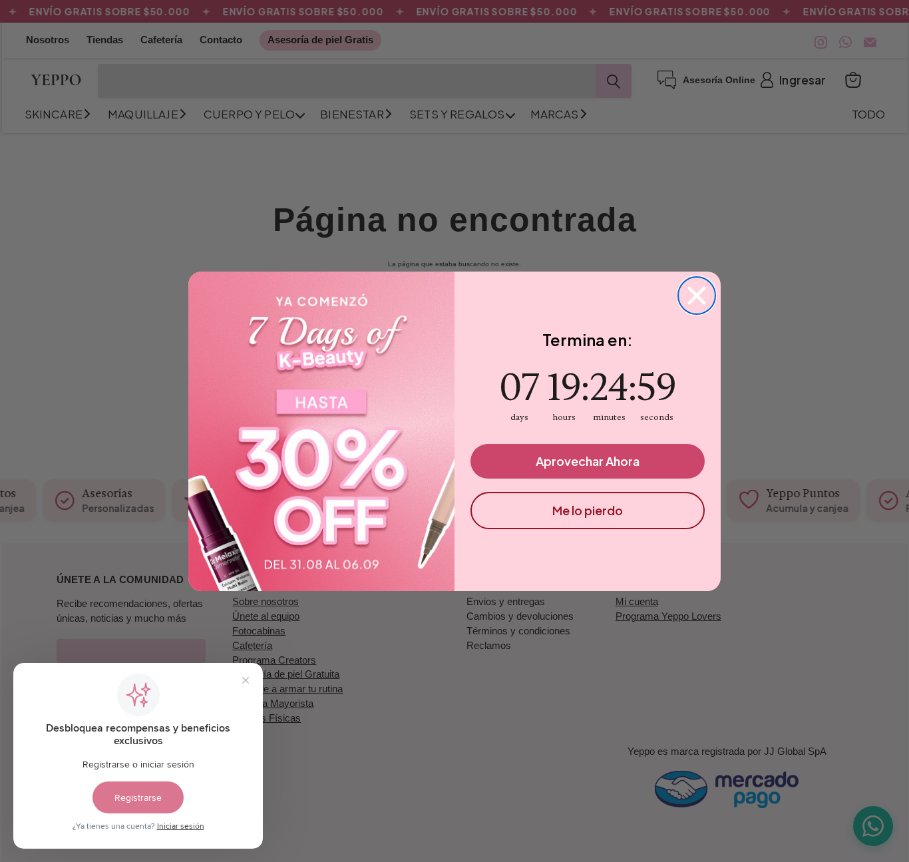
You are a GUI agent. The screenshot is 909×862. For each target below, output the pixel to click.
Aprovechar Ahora (587, 461)
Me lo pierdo (587, 510)
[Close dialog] (696, 295)
